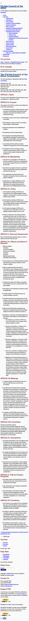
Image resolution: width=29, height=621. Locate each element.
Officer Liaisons (10, 26)
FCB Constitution (13, 33)
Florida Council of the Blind (12, 6)
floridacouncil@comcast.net (11, 584)
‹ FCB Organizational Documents (9, 532)
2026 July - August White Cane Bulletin (16, 53)
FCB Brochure (9, 18)
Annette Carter (10, 575)
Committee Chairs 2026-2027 (13, 30)
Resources (6, 56)
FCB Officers (9, 20)
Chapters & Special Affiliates (13, 23)
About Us (5, 17)
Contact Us (9, 49)
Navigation (3, 12)
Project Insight (9, 21)
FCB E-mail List (10, 41)
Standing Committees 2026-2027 (14, 28)
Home (4, 15)
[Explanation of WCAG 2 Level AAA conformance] (3, 619)
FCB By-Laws (12, 35)
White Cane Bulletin (8, 51)
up (18, 532)
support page (21, 593)
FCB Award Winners (11, 46)
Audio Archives (10, 43)
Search (2, 568)
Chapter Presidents (11, 25)
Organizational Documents (13, 31)
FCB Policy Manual (13, 36)
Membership (6, 54)
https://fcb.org (8, 586)
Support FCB (9, 48)
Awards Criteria (10, 44)
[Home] (1, 3)
